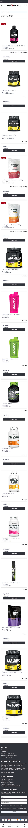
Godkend (14, 811)
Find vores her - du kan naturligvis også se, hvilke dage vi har (13, 768)
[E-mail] (14, 799)
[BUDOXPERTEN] (14, 5)
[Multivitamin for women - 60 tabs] (14, 526)
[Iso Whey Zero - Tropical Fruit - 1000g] (14, 168)
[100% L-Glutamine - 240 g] (14, 705)
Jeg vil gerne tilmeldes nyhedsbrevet (15, 805)
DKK (1, 1)
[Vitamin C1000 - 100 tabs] (14, 481)
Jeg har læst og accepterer (14, 808)
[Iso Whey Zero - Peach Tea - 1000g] (14, 213)
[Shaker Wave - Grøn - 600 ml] (14, 347)
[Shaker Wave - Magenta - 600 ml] (14, 302)
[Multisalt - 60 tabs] (14, 392)
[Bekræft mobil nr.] (14, 802)
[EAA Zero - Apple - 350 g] (14, 79)
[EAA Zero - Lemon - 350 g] (14, 124)
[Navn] (14, 797)
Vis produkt (14, 61)
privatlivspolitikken (21, 808)
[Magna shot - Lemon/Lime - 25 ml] (14, 571)
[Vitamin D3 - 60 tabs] (14, 437)
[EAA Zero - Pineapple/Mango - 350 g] (14, 661)
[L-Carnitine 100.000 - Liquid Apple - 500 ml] (14, 34)
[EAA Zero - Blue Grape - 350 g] (14, 258)
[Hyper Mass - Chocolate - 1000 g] (14, 616)
